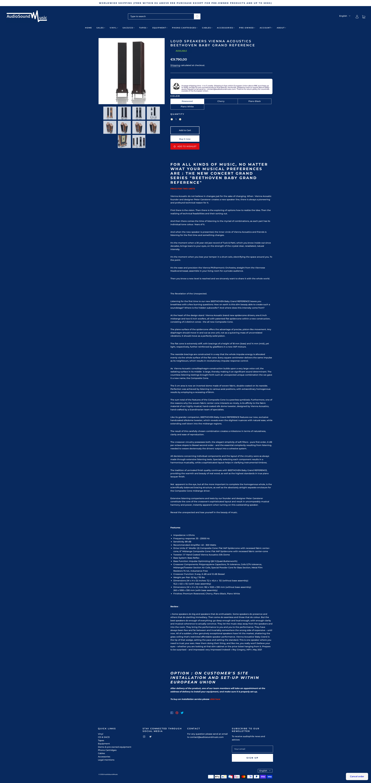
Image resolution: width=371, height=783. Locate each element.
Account (265, 28)
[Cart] (363, 16)
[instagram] (144, 736)
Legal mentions (106, 760)
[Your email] (252, 749)
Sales (100, 28)
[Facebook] (171, 712)
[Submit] (197, 16)
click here (215, 699)
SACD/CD (128, 28)
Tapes (143, 28)
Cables (206, 28)
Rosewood (187, 101)
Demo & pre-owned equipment (114, 747)
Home (88, 28)
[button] (105, 71)
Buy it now (185, 139)
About (281, 28)
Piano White (187, 106)
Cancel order (357, 776)
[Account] (357, 16)
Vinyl (113, 28)
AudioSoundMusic (111, 774)
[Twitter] (182, 712)
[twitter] (150, 736)
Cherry (220, 101)
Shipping (175, 65)
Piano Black (254, 101)
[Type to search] (161, 16)
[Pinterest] (177, 712)
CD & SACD (104, 737)
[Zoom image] (131, 71)
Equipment (159, 28)
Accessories (225, 28)
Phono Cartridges (184, 28)
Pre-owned (246, 28)
